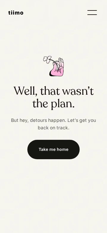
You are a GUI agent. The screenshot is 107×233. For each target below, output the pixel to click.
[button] (92, 12)
